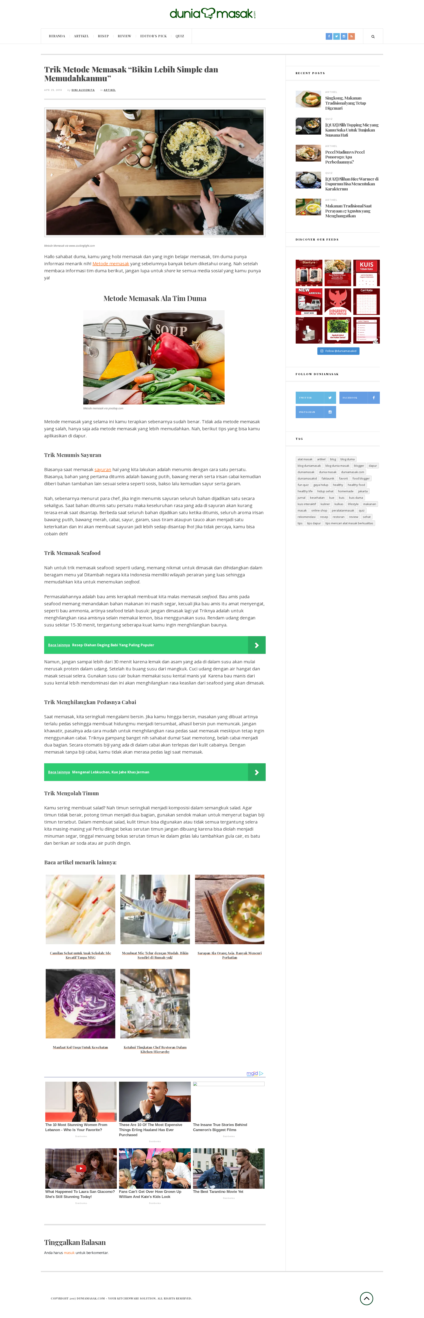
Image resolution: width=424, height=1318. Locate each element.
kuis (341, 498)
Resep (103, 36)
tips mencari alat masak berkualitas (349, 523)
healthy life (305, 491)
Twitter (305, 397)
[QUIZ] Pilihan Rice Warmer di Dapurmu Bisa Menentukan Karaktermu (351, 183)
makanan (369, 504)
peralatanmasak (343, 510)
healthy (338, 485)
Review (124, 36)
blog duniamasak (309, 466)
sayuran (103, 469)
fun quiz (303, 485)
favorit (343, 478)
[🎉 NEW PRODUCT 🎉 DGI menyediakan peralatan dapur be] (309, 301)
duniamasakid (307, 478)
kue (331, 498)
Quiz (180, 36)
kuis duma (356, 498)
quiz (362, 510)
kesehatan (317, 498)
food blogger (361, 478)
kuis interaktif (307, 504)
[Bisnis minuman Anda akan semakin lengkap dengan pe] (309, 330)
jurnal (301, 498)
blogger (359, 466)
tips (300, 523)
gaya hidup (320, 485)
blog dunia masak (337, 466)
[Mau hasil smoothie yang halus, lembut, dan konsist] (309, 273)
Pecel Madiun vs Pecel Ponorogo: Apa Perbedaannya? (344, 156)
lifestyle (353, 504)
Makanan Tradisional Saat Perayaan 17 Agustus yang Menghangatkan (348, 210)
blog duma (348, 459)
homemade (346, 491)
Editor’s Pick (153, 36)
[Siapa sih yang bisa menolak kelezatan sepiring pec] (338, 273)
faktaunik (328, 478)
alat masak (305, 459)
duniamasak (306, 472)
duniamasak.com (352, 472)
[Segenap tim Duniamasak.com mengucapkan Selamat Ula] (338, 301)
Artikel (81, 36)
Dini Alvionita (83, 90)
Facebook (350, 397)
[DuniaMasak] (212, 13)
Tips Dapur (314, 523)
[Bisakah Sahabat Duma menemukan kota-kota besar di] (366, 301)
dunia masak (328, 472)
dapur (373, 466)
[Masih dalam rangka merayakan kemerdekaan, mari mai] (366, 273)
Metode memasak (111, 264)
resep (324, 517)
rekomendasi (307, 517)
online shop (319, 510)
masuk (69, 1252)
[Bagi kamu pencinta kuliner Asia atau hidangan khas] (338, 330)
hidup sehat (325, 491)
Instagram (307, 412)
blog (333, 459)
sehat (367, 517)
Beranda (57, 36)
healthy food (356, 485)
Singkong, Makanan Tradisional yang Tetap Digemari (345, 102)
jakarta (363, 491)
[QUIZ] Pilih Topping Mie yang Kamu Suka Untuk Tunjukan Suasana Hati (352, 129)
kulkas (339, 504)
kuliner (325, 504)
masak (302, 510)
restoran (338, 517)
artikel (321, 459)
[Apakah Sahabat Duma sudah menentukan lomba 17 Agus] (366, 330)
